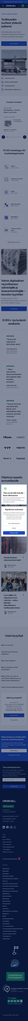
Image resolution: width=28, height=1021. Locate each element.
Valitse (14, 528)
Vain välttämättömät (14, 523)
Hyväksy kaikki (14, 533)
